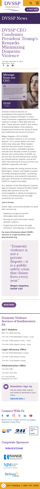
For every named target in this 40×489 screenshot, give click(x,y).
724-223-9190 (7, 337)
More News (9, 305)
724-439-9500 (7, 344)
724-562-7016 (7, 360)
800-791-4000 (7, 333)
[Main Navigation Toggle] (37, 3)
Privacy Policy (15, 422)
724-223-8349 (7, 353)
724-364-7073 (7, 373)
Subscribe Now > (17, 398)
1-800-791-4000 (30, 485)
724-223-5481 (7, 369)
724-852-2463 (7, 340)
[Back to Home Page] (12, 6)
